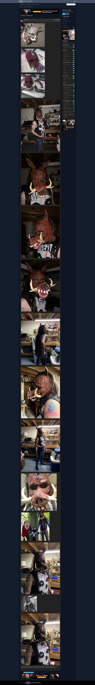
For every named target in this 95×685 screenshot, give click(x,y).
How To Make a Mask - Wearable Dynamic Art (69, 92)
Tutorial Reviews (69, 54)
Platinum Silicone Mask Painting (69, 105)
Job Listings (69, 58)
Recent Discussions (67, 21)
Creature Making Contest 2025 (69, 79)
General (69, 52)
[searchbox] (70, 4)
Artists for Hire (69, 60)
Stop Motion (69, 72)
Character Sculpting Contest (57, 19)
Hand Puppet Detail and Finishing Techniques (69, 87)
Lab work (69, 66)
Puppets (69, 70)
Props (69, 68)
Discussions (22, 4)
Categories (28, 4)
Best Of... (37, 4)
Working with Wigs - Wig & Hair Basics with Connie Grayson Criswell (69, 115)
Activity (33, 4)
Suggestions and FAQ (69, 56)
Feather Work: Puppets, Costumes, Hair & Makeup (69, 108)
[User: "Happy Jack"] (22, 20)
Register (28, 672)
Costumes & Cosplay (69, 64)
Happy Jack (26, 19)
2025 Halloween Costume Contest (69, 48)
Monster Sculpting (69, 102)
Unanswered (69, 27)
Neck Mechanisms (69, 97)
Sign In (74, 1)
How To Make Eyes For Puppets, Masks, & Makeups (69, 111)
